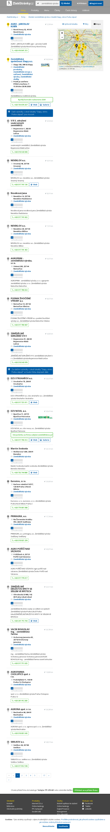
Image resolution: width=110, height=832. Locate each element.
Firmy (23, 10)
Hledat (66, 3)
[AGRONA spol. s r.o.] (76, 55)
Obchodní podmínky (14, 809)
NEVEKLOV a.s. (18, 160)
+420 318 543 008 (20, 152)
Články (57, 10)
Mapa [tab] (98, 24)
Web (35, 105)
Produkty (35, 10)
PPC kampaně (37, 809)
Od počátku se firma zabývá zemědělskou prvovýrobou (33, 435)
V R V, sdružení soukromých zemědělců (18, 123)
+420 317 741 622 (20, 217)
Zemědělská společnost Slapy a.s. (22, 60)
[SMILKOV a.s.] (82, 54)
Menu (46, 10)
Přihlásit (83, 3)
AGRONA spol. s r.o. (21, 709)
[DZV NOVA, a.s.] (82, 49)
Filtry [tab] (86, 24)
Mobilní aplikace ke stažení (67, 803)
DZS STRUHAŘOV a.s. (22, 378)
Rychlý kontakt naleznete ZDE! (32, 99)
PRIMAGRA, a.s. (19, 516)
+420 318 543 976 (20, 362)
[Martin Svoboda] (83, 47)
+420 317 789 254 (20, 290)
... (39, 775)
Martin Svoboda (19, 448)
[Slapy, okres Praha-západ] (76, 46)
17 (44, 775)
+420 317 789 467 (20, 325)
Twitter (88, 806)
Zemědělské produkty (18, 68)
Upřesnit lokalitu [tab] (71, 24)
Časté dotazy (71, 10)
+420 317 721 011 (20, 402)
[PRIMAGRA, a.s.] (77, 52)
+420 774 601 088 (20, 507)
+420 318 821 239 (20, 540)
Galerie (45, 105)
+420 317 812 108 (20, 766)
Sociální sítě (36, 811)
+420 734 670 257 (20, 105)
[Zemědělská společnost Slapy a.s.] (82, 62)
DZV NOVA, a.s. (18, 410)
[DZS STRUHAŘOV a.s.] (85, 48)
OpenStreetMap (88, 66)
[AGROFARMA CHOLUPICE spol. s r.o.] (77, 39)
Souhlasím (63, 826)
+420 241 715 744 (20, 621)
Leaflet (61, 66)
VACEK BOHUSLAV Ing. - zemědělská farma (20, 631)
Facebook (89, 803)
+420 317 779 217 (20, 578)
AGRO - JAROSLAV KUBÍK (20, 25)
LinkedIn (88, 809)
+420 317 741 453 (20, 250)
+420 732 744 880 (20, 472)
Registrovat (96, 3)
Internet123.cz (37, 803)
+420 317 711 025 (20, 663)
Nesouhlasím (48, 826)
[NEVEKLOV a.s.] (79, 48)
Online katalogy (38, 806)
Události (85, 10)
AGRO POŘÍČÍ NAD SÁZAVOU (20, 550)
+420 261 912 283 (20, 700)
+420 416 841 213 (20, 50)
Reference (10, 806)
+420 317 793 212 (20, 440)
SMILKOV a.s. (17, 741)
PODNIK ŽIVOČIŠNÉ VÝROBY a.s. (21, 299)
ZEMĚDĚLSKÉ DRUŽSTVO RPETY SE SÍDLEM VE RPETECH (21, 589)
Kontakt (9, 803)
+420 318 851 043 (20, 733)
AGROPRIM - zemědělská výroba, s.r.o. (21, 261)
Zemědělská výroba (22, 34)
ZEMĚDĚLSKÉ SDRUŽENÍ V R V (19, 334)
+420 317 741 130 (20, 184)
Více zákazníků (62, 814)
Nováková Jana (19, 193)
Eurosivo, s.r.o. (18, 481)
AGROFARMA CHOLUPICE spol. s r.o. (20, 674)
